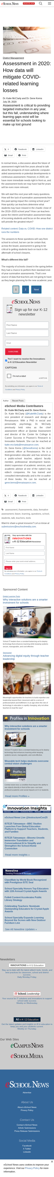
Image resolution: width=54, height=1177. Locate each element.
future (18, 514)
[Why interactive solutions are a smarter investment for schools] (27, 637)
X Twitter (27, 1149)
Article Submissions (27, 1128)
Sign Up (8, 568)
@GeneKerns (30, 448)
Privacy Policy (20, 389)
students (5, 518)
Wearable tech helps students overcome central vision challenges (27, 762)
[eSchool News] (10, 3)
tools (28, 518)
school (45, 514)
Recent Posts (18, 401)
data (35, 509)
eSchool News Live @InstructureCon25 (26, 817)
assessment (11, 509)
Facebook (27, 1146)
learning (26, 514)
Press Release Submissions (27, 1131)
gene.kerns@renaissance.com (20, 482)
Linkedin (27, 1152)
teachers (20, 518)
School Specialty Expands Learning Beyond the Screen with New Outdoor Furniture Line (25, 920)
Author (5, 401)
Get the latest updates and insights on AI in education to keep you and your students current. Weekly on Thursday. (27, 1026)
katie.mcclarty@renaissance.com (21, 444)
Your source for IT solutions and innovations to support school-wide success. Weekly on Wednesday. (27, 1000)
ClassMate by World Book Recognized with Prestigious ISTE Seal (26, 881)
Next (36, 289)
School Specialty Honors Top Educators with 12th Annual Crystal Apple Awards (27, 890)
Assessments (25, 509)
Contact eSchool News (27, 1125)
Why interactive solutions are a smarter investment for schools (25, 601)
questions (36, 514)
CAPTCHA (11, 367)
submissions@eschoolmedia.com (18, 526)
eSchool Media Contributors (24, 406)
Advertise (27, 1092)
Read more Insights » (17, 854)
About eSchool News (27, 1107)
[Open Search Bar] (40, 3)
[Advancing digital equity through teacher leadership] (27, 693)
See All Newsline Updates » (21, 929)
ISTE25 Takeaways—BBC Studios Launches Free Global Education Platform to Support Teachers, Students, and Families (26, 827)
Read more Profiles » (17, 796)
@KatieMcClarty (34, 413)
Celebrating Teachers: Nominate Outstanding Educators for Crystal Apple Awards (27, 909)
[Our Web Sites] (27, 1045)
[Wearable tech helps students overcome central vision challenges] (15, 780)
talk (13, 518)
